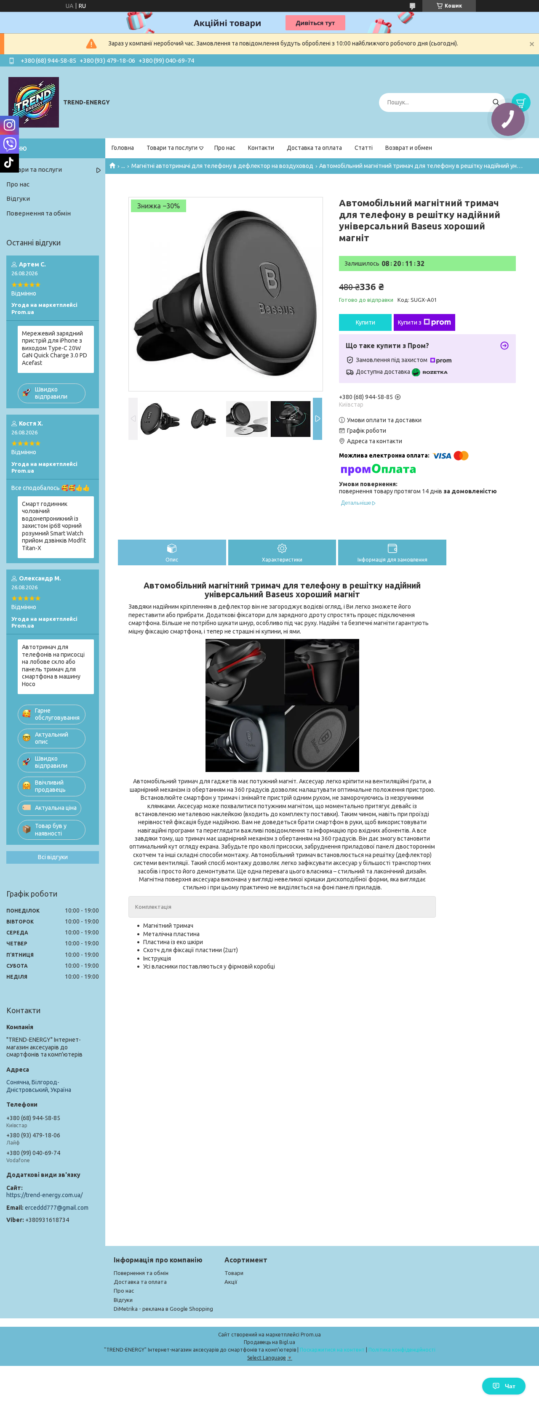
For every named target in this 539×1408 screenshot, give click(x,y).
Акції (230, 1282)
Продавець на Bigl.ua (269, 1342)
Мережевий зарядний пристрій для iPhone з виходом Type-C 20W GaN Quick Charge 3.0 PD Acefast (54, 348)
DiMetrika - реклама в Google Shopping (163, 1309)
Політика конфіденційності (401, 1349)
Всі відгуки (53, 857)
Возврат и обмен (408, 147)
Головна (123, 147)
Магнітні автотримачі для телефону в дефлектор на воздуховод (222, 165)
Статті (364, 147)
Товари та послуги (172, 147)
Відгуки (18, 198)
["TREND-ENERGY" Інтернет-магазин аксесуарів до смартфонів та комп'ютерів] (33, 101)
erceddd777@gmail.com (56, 1207)
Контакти (261, 147)
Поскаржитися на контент (332, 1349)
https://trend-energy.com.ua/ (44, 1195)
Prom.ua (311, 1334)
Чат (510, 1386)
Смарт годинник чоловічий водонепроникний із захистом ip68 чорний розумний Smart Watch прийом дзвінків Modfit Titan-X (54, 525)
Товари (233, 1273)
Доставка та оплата (314, 147)
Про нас (224, 147)
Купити (365, 322)
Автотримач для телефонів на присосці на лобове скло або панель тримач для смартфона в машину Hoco (53, 665)
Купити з (410, 322)
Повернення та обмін (38, 213)
